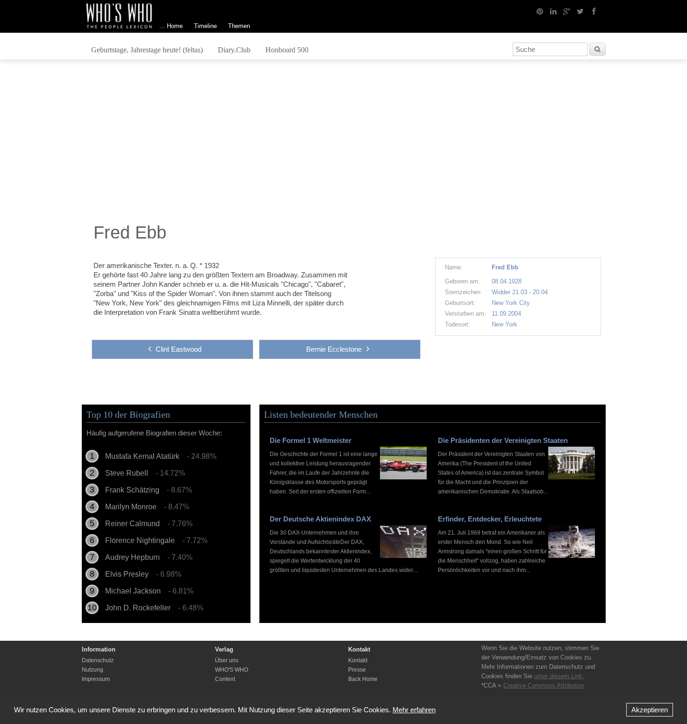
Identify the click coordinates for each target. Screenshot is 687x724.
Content (225, 679)
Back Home (363, 679)
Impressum (96, 679)
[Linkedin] (553, 10)
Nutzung (92, 669)
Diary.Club (234, 50)
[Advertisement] (343, 143)
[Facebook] (594, 10)
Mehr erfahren (414, 710)
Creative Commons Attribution (543, 685)
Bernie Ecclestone (334, 349)
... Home (171, 25)
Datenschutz (98, 660)
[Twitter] (580, 10)
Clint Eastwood (178, 349)
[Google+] (566, 10)
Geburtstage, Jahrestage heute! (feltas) (147, 50)
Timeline (205, 25)
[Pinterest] (539, 10)
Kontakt (357, 660)
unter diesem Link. (559, 676)
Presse (357, 669)
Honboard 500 (286, 50)
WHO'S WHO (231, 669)
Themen (239, 25)
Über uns (226, 660)
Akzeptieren (649, 710)
